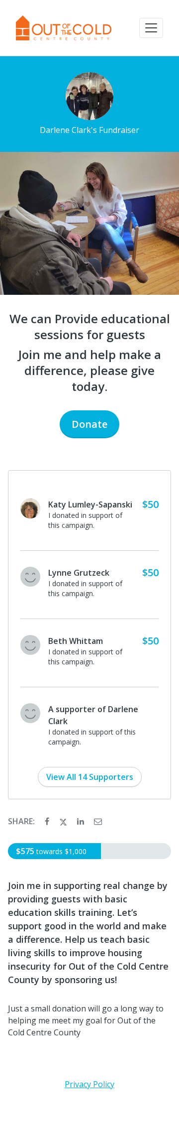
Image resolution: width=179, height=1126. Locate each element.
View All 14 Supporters (89, 776)
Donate (89, 424)
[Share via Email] (98, 821)
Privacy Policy (89, 1084)
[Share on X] (64, 821)
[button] (151, 28)
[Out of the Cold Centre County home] (63, 28)
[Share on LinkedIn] (81, 821)
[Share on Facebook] (48, 821)
